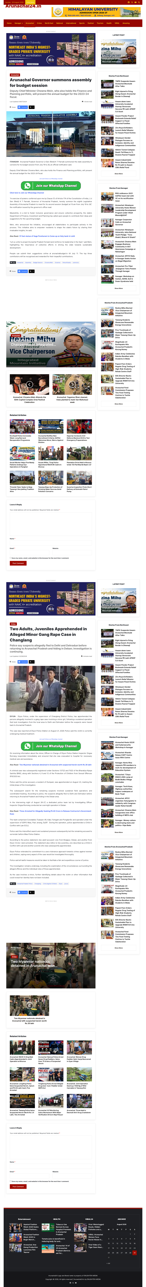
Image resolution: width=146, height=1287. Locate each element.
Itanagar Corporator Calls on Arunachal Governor (123, 222)
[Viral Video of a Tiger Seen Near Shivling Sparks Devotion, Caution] (80, 1248)
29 (130, 1253)
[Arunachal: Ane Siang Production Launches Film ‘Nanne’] (15, 1248)
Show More (119, 174)
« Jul (108, 1263)
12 (117, 1243)
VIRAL (117, 23)
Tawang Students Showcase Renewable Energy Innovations (124, 322)
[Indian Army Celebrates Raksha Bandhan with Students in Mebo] (107, 357)
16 (134, 1243)
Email (12, 548)
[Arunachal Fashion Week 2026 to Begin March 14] (15, 1237)
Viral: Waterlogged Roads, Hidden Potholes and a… (96, 1227)
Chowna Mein (49, 262)
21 (126, 1248)
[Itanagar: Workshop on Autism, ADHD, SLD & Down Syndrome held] (107, 279)
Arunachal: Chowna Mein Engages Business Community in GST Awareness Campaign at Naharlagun (125, 247)
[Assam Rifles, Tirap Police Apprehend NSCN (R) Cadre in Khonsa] (50, 453)
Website (55, 548)
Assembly (28, 262)
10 (109, 1243)
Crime (39, 23)
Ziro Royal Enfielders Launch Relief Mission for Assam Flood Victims (125, 130)
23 (135, 1248)
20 (122, 1248)
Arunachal (30, 23)
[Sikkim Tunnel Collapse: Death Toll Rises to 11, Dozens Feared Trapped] (107, 153)
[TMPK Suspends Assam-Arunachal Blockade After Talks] (107, 84)
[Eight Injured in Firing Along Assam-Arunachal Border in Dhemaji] (107, 94)
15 (130, 1243)
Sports (82, 23)
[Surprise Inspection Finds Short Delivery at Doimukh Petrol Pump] (79, 478)
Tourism (100, 23)
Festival (91, 23)
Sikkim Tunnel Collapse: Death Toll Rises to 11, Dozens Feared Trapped (125, 152)
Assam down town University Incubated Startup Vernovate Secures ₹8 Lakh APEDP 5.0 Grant (125, 106)
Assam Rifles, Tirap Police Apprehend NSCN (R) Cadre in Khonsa (49, 465)
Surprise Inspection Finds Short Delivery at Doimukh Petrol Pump (79, 489)
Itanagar (18, 23)
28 (126, 1253)
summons (76, 262)
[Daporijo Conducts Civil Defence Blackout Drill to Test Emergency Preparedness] (79, 426)
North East (49, 23)
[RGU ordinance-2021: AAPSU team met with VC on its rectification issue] (107, 196)
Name (12, 539)
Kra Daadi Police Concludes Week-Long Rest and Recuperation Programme (20, 438)
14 (126, 1243)
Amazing (126, 23)
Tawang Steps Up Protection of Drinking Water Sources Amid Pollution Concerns (50, 489)
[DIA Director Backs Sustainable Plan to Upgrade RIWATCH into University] (107, 379)
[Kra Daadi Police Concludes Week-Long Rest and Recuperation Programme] (22, 426)
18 (113, 1248)
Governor (57, 262)
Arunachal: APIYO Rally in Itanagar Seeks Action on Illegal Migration (125, 258)
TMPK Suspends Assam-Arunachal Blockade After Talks (125, 83)
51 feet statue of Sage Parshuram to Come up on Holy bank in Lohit (47, 236)
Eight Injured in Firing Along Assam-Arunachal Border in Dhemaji (125, 93)
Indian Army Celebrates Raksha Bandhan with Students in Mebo (125, 356)
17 (109, 1248)
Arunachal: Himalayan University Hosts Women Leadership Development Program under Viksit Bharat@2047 (125, 210)
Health (109, 23)
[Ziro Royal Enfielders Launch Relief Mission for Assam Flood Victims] (107, 131)
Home (9, 23)
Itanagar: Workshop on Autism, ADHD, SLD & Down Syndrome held (124, 278)
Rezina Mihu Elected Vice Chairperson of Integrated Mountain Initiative (32, 344)
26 (117, 1253)
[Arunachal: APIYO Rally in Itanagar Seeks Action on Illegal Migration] (107, 259)
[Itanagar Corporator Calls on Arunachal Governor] (107, 222)
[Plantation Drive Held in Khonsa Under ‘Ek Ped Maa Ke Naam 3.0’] (79, 453)
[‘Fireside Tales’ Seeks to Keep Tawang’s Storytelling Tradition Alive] (22, 478)
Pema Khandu (67, 262)
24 (109, 1253)
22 (130, 1248)
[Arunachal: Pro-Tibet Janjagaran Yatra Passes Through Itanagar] (107, 269)
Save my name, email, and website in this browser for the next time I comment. (40, 558)
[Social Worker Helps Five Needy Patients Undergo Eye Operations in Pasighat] (22, 453)
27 (122, 1253)
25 (113, 1253)
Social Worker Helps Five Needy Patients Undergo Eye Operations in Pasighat (22, 465)
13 (122, 1243)
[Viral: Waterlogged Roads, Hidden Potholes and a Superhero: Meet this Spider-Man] (80, 1227)
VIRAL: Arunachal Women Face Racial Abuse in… (95, 1237)
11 (113, 1243)
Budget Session (38, 262)
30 (135, 1253)
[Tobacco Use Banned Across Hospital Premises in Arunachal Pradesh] (48, 1227)
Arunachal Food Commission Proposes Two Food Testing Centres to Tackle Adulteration (124, 393)
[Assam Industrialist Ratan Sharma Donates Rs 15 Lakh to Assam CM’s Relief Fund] (107, 163)
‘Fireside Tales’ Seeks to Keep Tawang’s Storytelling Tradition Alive (22, 489)
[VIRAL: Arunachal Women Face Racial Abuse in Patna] (80, 1237)
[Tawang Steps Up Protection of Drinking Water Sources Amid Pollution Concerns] (50, 478)
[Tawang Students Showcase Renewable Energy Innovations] (107, 323)
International (71, 23)
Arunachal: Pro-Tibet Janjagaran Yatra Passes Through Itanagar (125, 268)
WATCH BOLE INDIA (51, 280)
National (59, 23)
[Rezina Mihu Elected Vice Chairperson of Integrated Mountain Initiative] (107, 311)
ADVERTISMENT (51, 31)
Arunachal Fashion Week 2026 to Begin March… (31, 1237)
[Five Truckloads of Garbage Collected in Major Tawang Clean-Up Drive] (107, 333)
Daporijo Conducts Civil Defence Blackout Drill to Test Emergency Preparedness (78, 438)
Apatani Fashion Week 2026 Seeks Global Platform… (31, 1227)
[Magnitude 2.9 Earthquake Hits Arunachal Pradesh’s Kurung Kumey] (107, 345)
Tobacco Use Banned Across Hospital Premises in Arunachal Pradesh (63, 1229)
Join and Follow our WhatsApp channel (50, 178)
